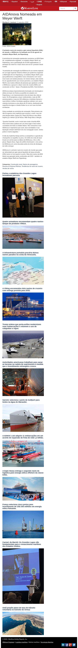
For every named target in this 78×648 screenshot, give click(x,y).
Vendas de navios (8, 168)
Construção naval (16, 164)
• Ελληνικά (63, 1)
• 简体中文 (5, 1)
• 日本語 (39, 1)
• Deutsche (24, 1)
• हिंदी (55, 1)
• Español (14, 1)
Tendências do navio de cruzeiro (32, 166)
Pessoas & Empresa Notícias (11, 166)
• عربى (32, 1)
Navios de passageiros (30, 164)
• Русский (72, 1)
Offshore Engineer (8, 642)
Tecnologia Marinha (47, 642)
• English (39, 4)
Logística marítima (21, 642)
